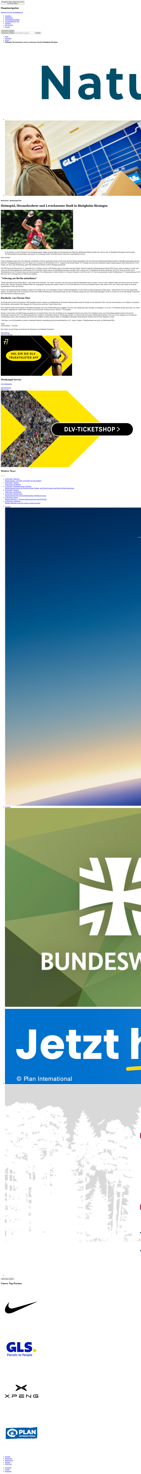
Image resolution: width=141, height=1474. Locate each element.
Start (6, 36)
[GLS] (21, 1369)
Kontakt (7, 1457)
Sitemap (7, 1462)
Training (7, 23)
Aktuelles (8, 16)
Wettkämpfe (9, 18)
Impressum (8, 1458)
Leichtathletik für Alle (12, 21)
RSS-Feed (8, 1464)
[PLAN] (21, 1453)
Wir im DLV (9, 25)
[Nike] (21, 1328)
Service (7, 27)
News (7, 40)
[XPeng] (21, 1411)
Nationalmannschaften (12, 19)
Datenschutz (9, 1460)
